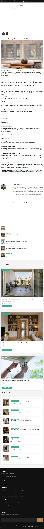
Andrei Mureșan (17, 184)
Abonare (40, 519)
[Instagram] (26, 1)
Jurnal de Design (9, 226)
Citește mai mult (7, 306)
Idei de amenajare (10, 9)
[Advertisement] (22, 17)
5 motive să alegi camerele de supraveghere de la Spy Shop (16, 241)
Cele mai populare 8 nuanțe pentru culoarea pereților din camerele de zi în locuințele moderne (18, 508)
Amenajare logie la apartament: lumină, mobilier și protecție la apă (17, 299)
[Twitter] (25, 1)
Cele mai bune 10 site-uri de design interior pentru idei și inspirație (13, 502)
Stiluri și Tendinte (9, 253)
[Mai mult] (37, 5)
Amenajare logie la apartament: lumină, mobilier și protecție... (17, 228)
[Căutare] (36, 5)
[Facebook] (23, 1)
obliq (22, 5)
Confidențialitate (30, 526)
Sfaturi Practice (15, 419)
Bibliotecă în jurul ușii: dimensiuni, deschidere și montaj (15, 234)
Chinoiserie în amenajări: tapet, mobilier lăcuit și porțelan (16, 254)
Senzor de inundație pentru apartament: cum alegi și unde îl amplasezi (22, 457)
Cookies (36, 526)
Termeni (24, 526)
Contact (2, 483)
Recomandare (8, 240)
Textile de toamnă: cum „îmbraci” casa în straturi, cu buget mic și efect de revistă (24, 429)
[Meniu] (7, 5)
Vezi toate (40, 264)
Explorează (40, 392)
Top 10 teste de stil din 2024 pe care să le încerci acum (11, 505)
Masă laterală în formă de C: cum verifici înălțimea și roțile (20, 420)
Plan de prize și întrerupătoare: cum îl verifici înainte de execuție (21, 447)
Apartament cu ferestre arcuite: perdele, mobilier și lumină (16, 248)
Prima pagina (3, 9)
